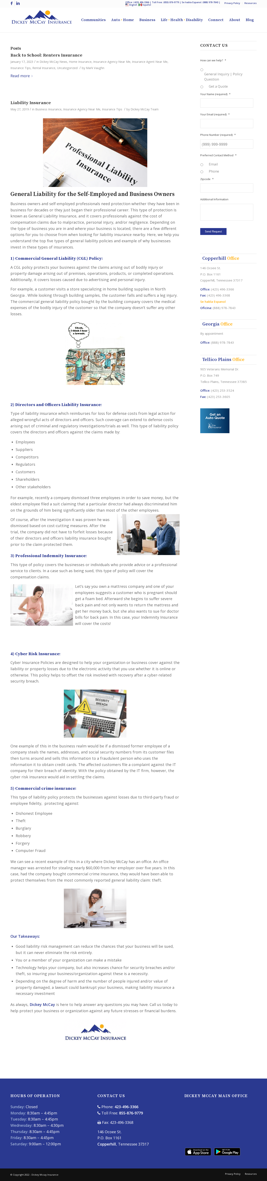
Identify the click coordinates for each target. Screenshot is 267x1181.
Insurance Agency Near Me (111, 61)
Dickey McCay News (53, 61)
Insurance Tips (20, 68)
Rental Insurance (43, 68)
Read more (20, 75)
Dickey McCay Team (145, 109)
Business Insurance (48, 109)
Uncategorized (67, 68)
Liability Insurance (30, 103)
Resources (250, 3)
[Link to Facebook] (12, 3)
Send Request (213, 231)
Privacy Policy (232, 3)
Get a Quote (218, 86)
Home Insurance (80, 61)
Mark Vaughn (95, 68)
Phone (214, 171)
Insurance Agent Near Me (150, 61)
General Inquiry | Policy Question (223, 77)
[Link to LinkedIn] (18, 3)
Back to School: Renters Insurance (46, 55)
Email (213, 164)
